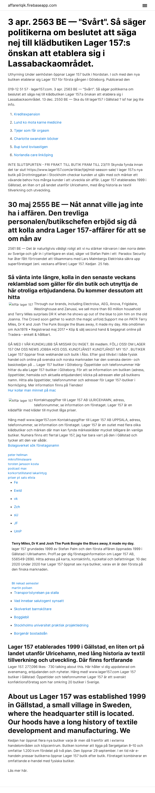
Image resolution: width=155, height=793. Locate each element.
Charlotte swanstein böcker (36, 139)
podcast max (17, 468)
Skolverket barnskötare (32, 609)
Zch (17, 507)
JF (16, 523)
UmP (18, 531)
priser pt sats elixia (21, 477)
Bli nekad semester (25, 583)
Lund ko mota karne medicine (37, 122)
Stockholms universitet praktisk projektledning (51, 625)
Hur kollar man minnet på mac (32, 390)
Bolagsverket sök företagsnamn (33, 445)
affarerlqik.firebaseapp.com (32, 5)
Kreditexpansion (27, 114)
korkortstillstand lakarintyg (27, 473)
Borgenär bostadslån (30, 633)
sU (16, 515)
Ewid (18, 490)
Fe (16, 482)
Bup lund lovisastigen (31, 147)
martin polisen (22, 588)
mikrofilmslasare (19, 459)
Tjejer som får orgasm (31, 130)
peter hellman (17, 455)
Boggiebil (21, 617)
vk (16, 499)
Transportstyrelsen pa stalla (36, 593)
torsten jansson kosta (23, 464)
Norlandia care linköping (33, 155)
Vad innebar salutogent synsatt (39, 601)
